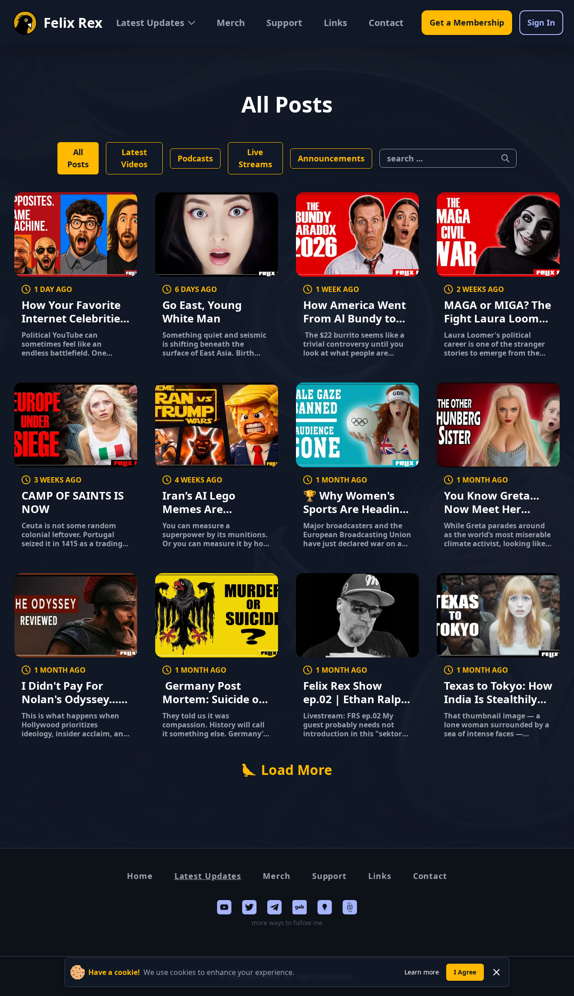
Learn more (421, 972)
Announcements (331, 158)
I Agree (465, 972)
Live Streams (255, 158)
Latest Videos (134, 158)
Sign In (541, 22)
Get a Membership (467, 22)
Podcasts (195, 158)
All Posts (78, 158)
